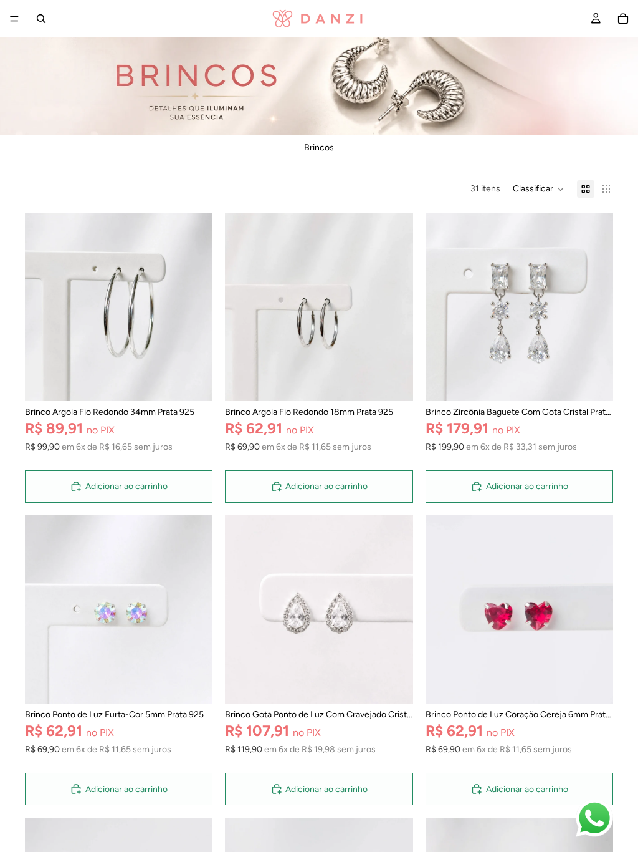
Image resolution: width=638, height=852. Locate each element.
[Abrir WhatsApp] (594, 818)
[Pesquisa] (41, 18)
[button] (538, 189)
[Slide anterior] (43, 307)
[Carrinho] (623, 18)
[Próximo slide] (193, 307)
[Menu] (14, 18)
